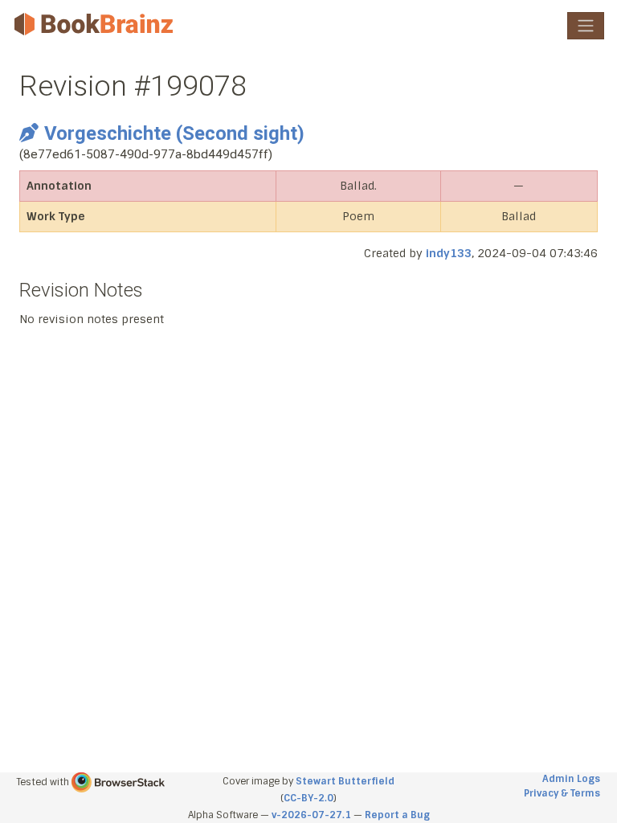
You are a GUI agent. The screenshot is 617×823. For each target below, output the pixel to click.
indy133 (449, 253)
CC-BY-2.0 (308, 798)
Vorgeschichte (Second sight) (174, 133)
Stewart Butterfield (345, 781)
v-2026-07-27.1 (311, 815)
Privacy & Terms (562, 793)
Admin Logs (571, 778)
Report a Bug (397, 815)
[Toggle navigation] (585, 25)
